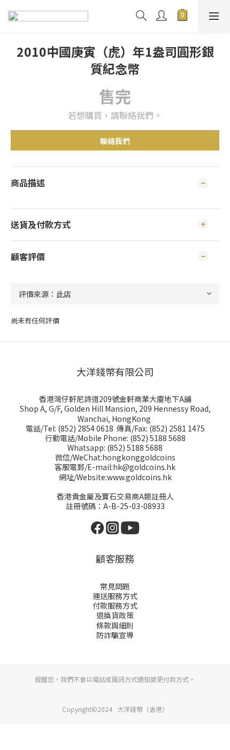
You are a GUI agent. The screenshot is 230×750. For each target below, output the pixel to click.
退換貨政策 (115, 615)
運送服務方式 (115, 595)
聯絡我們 (115, 140)
